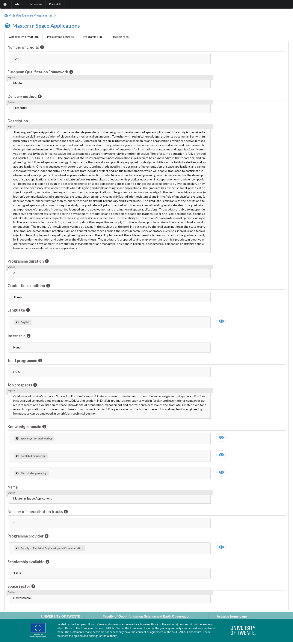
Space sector (19, 586)
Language (16, 310)
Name (13, 487)
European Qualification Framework (38, 72)
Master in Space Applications (46, 26)
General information (23, 36)
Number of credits (23, 47)
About (19, 4)
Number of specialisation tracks (35, 511)
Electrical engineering (34, 473)
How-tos (36, 4)
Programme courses (60, 36)
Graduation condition (26, 285)
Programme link (93, 36)
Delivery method (22, 96)
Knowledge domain (24, 426)
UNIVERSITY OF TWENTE (60, 616)
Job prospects (20, 385)
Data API (55, 4)
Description (18, 120)
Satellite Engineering (33, 455)
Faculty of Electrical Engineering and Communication (52, 548)
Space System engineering (36, 438)
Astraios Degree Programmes (31, 15)
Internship (17, 335)
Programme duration (26, 261)
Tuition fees (120, 36)
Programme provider (26, 536)
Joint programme (22, 360)
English (25, 322)
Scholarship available (26, 561)
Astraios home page (232, 616)
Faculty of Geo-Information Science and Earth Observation (146, 616)
